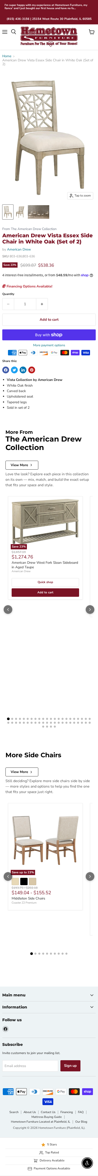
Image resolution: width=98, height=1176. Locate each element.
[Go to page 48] (55, 727)
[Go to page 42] (82, 723)
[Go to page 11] (47, 719)
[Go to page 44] (90, 723)
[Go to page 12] (51, 719)
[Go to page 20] (82, 719)
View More (19, 465)
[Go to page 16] (66, 719)
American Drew (19, 249)
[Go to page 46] (47, 727)
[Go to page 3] (16, 719)
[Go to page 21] (86, 719)
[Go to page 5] (24, 719)
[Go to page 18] (74, 719)
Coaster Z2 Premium (24, 903)
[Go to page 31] (39, 723)
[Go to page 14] (59, 719)
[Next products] (90, 609)
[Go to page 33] (47, 723)
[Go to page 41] (78, 723)
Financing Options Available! (29, 286)
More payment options (49, 345)
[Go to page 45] (43, 727)
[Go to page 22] (90, 719)
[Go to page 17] (70, 719)
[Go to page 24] (12, 723)
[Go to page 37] (63, 723)
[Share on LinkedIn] (23, 370)
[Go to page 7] (32, 719)
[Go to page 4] (20, 719)
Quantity (8, 294)
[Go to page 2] (12, 719)
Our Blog (81, 1122)
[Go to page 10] (43, 719)
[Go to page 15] (63, 719)
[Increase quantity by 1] (42, 304)
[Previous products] (8, 609)
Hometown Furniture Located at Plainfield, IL (40, 1122)
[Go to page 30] (35, 723)
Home (6, 56)
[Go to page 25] (16, 723)
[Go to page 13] (55, 719)
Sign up (70, 1065)
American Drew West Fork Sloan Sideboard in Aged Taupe (45, 564)
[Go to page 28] (28, 723)
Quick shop (45, 582)
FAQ (81, 1112)
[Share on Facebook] (5, 370)
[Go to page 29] (32, 723)
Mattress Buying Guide (46, 1117)
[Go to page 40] (74, 723)
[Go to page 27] (24, 723)
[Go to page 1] (8, 719)
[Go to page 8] (35, 719)
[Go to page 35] (55, 723)
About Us (29, 1112)
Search (13, 1112)
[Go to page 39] (70, 723)
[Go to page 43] (86, 723)
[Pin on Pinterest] (31, 370)
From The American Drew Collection (29, 229)
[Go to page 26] (20, 723)
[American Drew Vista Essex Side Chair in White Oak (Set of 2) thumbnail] (8, 212)
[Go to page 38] (66, 723)
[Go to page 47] (51, 727)
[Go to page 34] (51, 723)
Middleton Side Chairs (28, 898)
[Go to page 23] (8, 723)
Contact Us (48, 1112)
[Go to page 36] (59, 723)
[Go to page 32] (43, 723)
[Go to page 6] (28, 719)
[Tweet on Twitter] (14, 370)
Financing (66, 1112)
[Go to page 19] (78, 719)
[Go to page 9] (39, 719)
